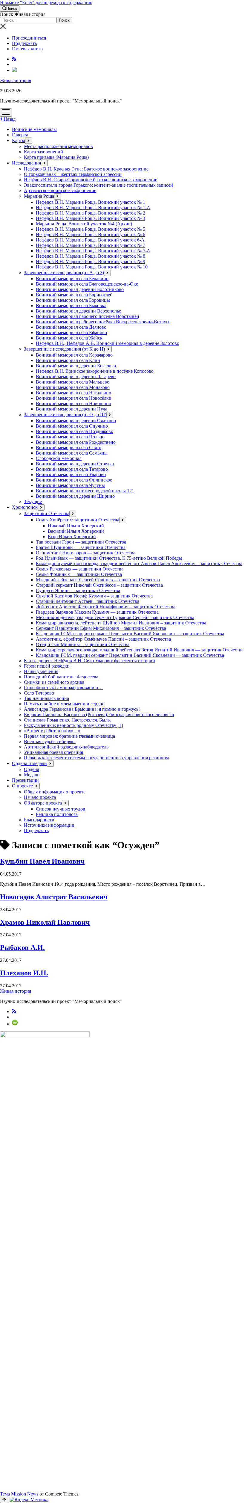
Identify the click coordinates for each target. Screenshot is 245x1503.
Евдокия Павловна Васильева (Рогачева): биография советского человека (99, 714)
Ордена (31, 769)
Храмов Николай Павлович (45, 922)
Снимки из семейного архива (54, 682)
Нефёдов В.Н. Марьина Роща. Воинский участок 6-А (90, 239)
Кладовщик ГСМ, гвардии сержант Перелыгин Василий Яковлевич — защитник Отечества (130, 633)
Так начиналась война (46, 698)
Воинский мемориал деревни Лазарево (76, 376)
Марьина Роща (39, 196)
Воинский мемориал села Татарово (72, 469)
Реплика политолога (57, 814)
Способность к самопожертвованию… (63, 687)
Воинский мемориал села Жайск (69, 337)
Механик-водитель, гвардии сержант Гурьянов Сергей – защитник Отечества (115, 617)
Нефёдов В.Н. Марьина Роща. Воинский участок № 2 (90, 212)
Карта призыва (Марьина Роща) (56, 157)
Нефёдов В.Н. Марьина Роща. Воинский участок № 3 (90, 218)
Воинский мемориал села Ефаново (71, 332)
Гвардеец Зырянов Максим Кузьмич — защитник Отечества (97, 612)
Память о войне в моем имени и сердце (64, 703)
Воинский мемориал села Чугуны (70, 485)
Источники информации (49, 825)
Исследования (26, 162)
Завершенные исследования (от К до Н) (64, 348)
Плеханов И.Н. (24, 973)
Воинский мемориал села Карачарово (74, 354)
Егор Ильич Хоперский (72, 536)
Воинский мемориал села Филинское (74, 479)
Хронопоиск (25, 507)
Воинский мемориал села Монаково (73, 387)
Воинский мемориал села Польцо (70, 436)
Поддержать (24, 43)
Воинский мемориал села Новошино (73, 403)
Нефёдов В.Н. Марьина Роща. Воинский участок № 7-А (93, 250)
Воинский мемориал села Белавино (72, 278)
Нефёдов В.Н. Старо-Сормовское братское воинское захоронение (90, 179)
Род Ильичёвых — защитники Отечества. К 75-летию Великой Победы (109, 558)
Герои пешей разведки (47, 665)
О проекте (22, 785)
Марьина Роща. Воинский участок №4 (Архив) (84, 223)
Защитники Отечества (46, 513)
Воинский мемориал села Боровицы (73, 300)
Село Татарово (39, 692)
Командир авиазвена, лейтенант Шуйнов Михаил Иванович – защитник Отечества (121, 622)
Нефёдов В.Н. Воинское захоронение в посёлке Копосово (95, 371)
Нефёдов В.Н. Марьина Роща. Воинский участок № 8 (90, 256)
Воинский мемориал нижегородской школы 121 (85, 490)
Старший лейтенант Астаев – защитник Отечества (87, 601)
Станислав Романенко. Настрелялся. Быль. (67, 719)
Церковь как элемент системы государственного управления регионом (96, 757)
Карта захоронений (43, 151)
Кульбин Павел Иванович (42, 861)
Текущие (33, 501)
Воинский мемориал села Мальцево (72, 381)
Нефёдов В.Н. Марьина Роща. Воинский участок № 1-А (93, 207)
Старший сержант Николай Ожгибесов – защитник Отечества (99, 585)
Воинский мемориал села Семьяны (72, 452)
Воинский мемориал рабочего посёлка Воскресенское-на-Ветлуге (103, 321)
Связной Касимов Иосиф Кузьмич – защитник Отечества (94, 595)
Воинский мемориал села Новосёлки (73, 398)
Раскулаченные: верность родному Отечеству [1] (73, 725)
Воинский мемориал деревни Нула (71, 408)
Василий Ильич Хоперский (76, 531)
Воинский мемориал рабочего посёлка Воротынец (87, 316)
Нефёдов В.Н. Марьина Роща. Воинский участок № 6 (90, 234)
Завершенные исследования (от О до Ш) (65, 414)
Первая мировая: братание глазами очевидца (69, 736)
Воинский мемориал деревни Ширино (75, 496)
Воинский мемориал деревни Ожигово (76, 420)
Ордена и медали (29, 763)
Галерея (20, 134)
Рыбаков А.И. (22, 947)
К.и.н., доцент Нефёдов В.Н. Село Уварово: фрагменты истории (89, 660)
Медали (32, 774)
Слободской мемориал (59, 458)
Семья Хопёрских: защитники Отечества (77, 519)
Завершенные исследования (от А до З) (64, 272)
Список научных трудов (60, 808)
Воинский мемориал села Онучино (72, 425)
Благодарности (39, 819)
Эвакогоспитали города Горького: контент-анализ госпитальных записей (98, 185)
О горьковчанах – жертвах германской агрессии (73, 174)
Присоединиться (29, 37)
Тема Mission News (19, 1493)
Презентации (25, 780)
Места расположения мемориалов (58, 146)
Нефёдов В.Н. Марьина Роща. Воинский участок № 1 (90, 202)
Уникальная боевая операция (53, 752)
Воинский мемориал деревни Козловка (76, 365)
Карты (18, 140)
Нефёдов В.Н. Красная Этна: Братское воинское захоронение (86, 168)
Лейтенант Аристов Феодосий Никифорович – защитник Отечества (105, 606)
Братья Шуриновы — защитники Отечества (80, 547)
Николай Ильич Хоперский (76, 525)
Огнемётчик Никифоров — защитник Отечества (85, 552)
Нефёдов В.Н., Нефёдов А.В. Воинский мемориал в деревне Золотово (107, 343)
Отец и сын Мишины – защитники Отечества (82, 644)
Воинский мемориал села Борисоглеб (74, 294)
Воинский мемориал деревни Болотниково (80, 289)
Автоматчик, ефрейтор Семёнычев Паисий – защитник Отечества (103, 639)
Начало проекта (40, 797)
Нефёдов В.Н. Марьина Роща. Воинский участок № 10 (92, 266)
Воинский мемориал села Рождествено (76, 442)
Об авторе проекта (43, 802)
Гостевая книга (27, 48)
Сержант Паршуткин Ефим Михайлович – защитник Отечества (101, 628)
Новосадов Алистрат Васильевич (54, 897)
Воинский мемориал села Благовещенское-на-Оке (87, 283)
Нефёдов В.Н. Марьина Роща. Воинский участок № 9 (90, 261)
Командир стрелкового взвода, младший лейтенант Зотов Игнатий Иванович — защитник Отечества (140, 649)
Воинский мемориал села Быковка (71, 305)
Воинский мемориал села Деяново (71, 327)
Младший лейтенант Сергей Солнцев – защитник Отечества (98, 579)
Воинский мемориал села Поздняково (74, 431)
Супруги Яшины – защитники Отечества (78, 590)
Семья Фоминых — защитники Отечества (79, 574)
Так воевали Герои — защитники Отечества (81, 541)
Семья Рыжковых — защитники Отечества (79, 568)
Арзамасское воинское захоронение (60, 190)
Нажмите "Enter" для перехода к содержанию (46, 2)
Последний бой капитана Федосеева (61, 676)
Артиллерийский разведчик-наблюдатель (66, 746)
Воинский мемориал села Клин (68, 360)
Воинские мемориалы (34, 129)
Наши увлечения (41, 671)
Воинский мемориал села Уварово (71, 474)
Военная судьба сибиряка (50, 741)
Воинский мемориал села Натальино (73, 392)
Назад (9, 119)
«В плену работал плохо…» (52, 730)
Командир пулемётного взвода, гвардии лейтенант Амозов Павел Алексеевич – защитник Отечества (139, 563)
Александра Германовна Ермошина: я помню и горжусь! (82, 709)
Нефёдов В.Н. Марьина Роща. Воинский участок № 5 (90, 229)
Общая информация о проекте (54, 791)
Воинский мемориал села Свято (68, 447)
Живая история (15, 80)
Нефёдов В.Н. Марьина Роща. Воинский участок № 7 (90, 245)
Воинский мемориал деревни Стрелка (75, 463)
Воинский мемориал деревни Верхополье (78, 310)
